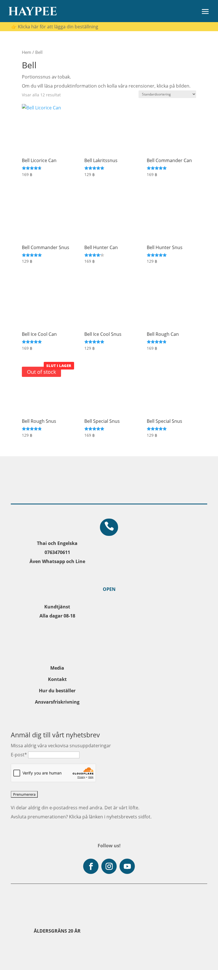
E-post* (19, 755)
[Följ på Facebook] (90, 866)
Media (57, 668)
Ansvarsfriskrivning (57, 702)
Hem (26, 52)
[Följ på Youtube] (127, 866)
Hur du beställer (57, 690)
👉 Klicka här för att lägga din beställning (54, 27)
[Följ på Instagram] (109, 866)
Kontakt (57, 679)
